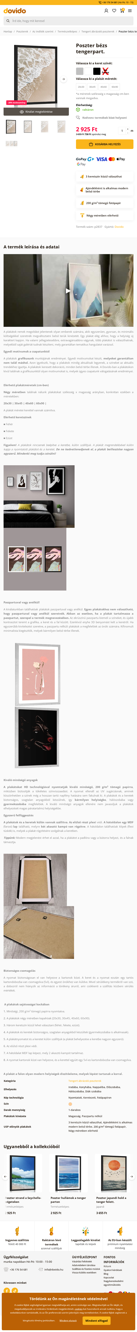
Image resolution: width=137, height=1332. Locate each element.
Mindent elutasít (68, 1320)
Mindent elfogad (96, 1320)
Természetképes (67, 31)
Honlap (8, 31)
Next (63, 79)
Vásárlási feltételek (82, 1261)
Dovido (119, 226)
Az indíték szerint (42, 31)
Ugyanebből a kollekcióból (32, 1146)
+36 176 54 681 (18, 1269)
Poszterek (22, 31)
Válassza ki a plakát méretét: (97, 79)
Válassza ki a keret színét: (94, 63)
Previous (5, 1176)
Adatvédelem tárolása (83, 1265)
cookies (78, 1308)
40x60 (103, 86)
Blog (106, 1273)
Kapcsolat (109, 1277)
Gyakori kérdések (113, 1270)
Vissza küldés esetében (84, 1272)
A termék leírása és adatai (31, 247)
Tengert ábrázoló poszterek (98, 31)
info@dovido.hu (53, 1269)
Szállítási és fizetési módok (86, 1269)
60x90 (115, 86)
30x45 (92, 86)
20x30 (81, 86)
